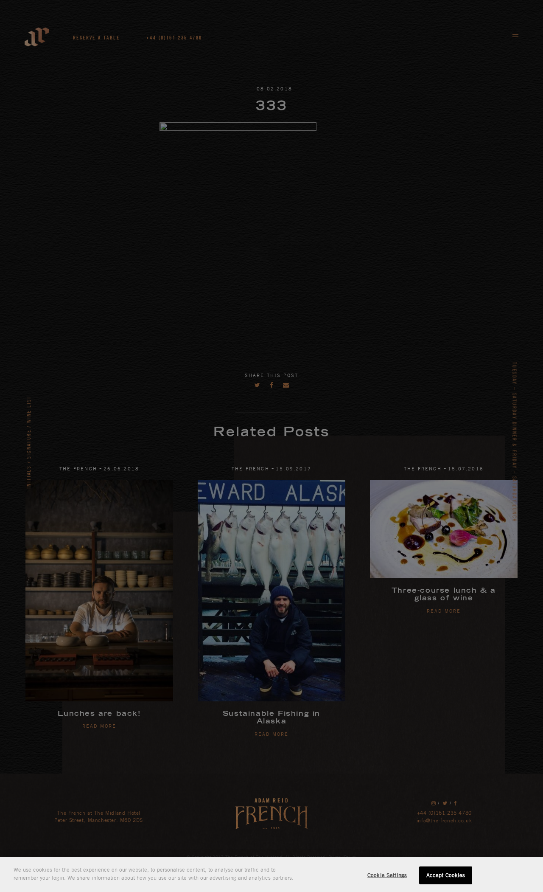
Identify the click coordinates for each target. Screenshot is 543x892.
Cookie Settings (387, 875)
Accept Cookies (445, 875)
